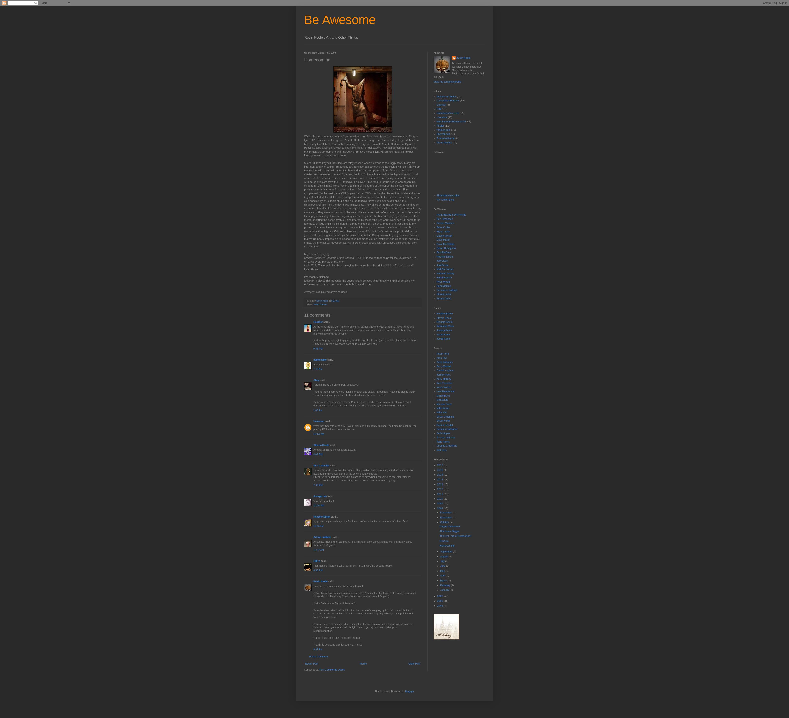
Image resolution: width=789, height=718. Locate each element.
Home (363, 663)
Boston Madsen (445, 223)
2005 (440, 605)
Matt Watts (442, 399)
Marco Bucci (443, 395)
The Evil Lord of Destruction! (455, 536)
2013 (440, 484)
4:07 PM (318, 454)
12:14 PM (318, 434)
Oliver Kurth (443, 420)
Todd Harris (443, 441)
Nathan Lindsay (445, 273)
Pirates (440, 125)
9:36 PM (318, 348)
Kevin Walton (444, 387)
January (445, 590)
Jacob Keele (444, 338)
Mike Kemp (443, 408)
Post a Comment (318, 656)
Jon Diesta (443, 265)
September (446, 551)
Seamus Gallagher (447, 429)
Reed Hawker (444, 277)
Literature (442, 117)
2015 (440, 474)
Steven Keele (321, 445)
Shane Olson (444, 298)
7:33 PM (318, 485)
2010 (440, 498)
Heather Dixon (321, 516)
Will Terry (442, 450)
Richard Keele (445, 322)
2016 (440, 470)
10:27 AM (318, 550)
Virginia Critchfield (447, 445)
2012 (440, 489)
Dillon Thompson (446, 248)
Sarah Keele (444, 334)
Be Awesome (340, 20)
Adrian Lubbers (322, 537)
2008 (440, 508)
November (446, 517)
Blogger (409, 691)
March (444, 580)
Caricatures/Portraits (448, 100)
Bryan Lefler (443, 231)
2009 (440, 503)
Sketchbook (443, 134)
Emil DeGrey (444, 252)
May (442, 571)
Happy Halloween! (450, 526)
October (445, 522)
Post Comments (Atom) (332, 669)
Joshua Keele (444, 330)
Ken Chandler (321, 465)
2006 (440, 600)
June (443, 566)
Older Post (414, 663)
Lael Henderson (446, 391)
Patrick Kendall (445, 425)
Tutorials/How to (446, 138)
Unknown (318, 421)
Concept (441, 104)
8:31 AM (317, 649)
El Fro (316, 561)
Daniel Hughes (445, 370)
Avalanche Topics (446, 96)
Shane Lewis (444, 294)
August (444, 556)
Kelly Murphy (444, 378)
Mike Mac (442, 412)
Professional (444, 130)
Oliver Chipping (445, 416)
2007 (440, 596)
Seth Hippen (444, 433)
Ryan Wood (443, 281)
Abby (316, 380)
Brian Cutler (443, 227)
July (442, 561)
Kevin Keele (320, 581)
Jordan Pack (444, 374)
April (443, 575)
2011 (440, 494)
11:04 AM (318, 526)
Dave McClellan (445, 244)
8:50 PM (318, 570)
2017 (440, 465)
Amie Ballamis (445, 362)
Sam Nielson (444, 286)
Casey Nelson (444, 235)
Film (439, 109)
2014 (440, 479)
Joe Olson (442, 260)
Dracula (444, 541)
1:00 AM (317, 410)
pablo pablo (320, 359)
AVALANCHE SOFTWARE (451, 214)
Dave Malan (443, 239)
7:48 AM (317, 369)
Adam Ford (443, 353)
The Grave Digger (450, 531)
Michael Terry (444, 404)
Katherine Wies (445, 326)
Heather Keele (445, 313)
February (445, 585)
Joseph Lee (320, 496)
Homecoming (447, 545)
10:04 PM (318, 505)
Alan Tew (442, 358)
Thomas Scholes (446, 437)
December (446, 512)
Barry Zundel (444, 366)
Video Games (320, 304)
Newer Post (311, 663)
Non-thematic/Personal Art (451, 121)
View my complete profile (447, 81)
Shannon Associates (448, 195)
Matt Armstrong (445, 269)
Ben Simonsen (445, 218)
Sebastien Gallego (447, 290)
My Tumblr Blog (445, 199)
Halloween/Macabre (448, 113)
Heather (318, 322)
